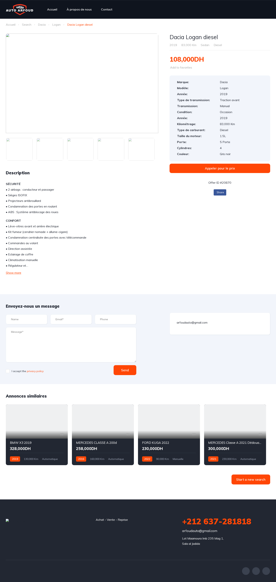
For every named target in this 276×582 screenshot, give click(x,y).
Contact (106, 9)
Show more (13, 273)
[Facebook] (246, 571)
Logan (56, 24)
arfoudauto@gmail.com (199, 531)
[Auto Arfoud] (19, 9)
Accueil (52, 9)
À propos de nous (79, 9)
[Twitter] (256, 571)
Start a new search (250, 479)
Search (26, 24)
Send (125, 370)
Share (220, 192)
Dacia (42, 24)
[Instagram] (266, 571)
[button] (220, 168)
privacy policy (35, 371)
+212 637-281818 (216, 521)
